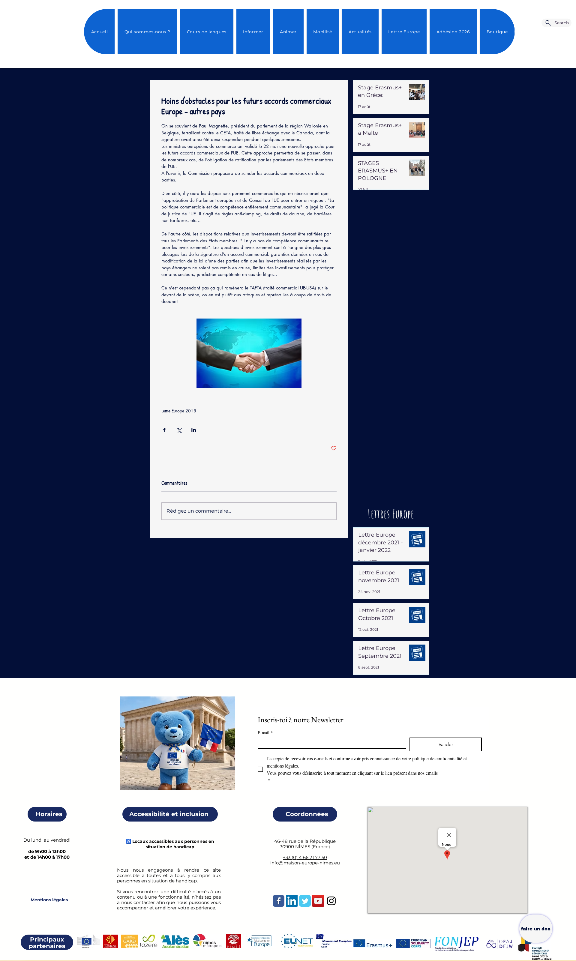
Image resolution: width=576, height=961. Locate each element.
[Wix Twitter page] (305, 901)
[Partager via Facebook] (164, 430)
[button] (360, 31)
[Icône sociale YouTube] (318, 901)
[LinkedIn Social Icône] (292, 901)
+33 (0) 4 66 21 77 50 (305, 857)
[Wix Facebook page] (278, 901)
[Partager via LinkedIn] (193, 430)
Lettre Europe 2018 (178, 411)
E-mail (265, 732)
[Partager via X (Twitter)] (179, 430)
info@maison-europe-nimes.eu (305, 863)
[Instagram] (331, 901)
